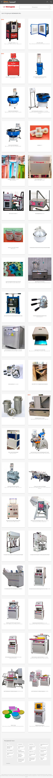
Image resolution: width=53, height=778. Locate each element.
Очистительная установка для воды (32, 759)
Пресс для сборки (42, 759)
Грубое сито (31, 751)
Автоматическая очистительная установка (21, 760)
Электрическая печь (21, 747)
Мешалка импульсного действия (20, 755)
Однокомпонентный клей (44, 745)
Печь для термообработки (21, 751)
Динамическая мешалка (9, 747)
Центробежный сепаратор (43, 755)
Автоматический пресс (32, 755)
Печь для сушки (43, 747)
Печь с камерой (10, 750)
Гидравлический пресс (10, 754)
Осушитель (31, 744)
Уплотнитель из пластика (43, 751)
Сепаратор (20, 744)
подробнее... (8, 763)
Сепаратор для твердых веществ (32, 748)
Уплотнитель (9, 756)
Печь (8, 744)
